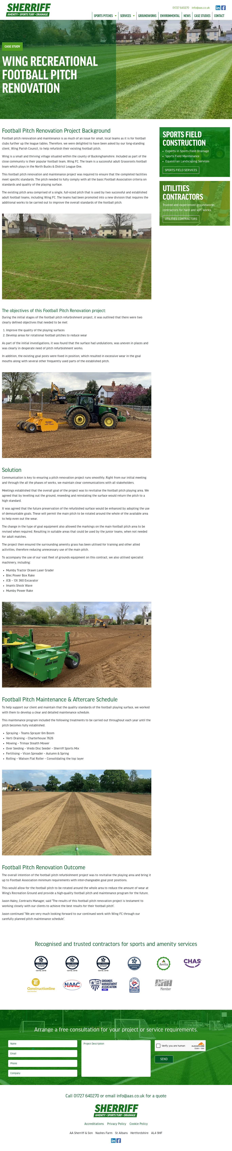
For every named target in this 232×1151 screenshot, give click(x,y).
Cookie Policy (139, 1124)
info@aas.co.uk (201, 7)
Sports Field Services (181, 170)
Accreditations (94, 1124)
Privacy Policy (116, 1124)
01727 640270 (181, 7)
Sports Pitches (103, 16)
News (187, 16)
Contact (219, 16)
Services (125, 16)
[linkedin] (218, 7)
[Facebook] (223, 7)
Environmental (170, 16)
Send (164, 1059)
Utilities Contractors (181, 219)
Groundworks (147, 16)
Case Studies (202, 16)
